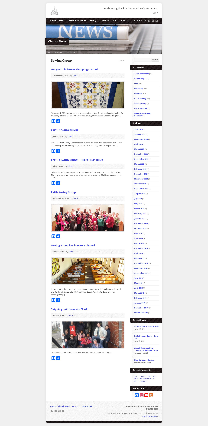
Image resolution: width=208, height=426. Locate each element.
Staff (115, 20)
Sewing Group (70, 52)
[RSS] (145, 21)
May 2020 (138, 233)
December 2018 (141, 263)
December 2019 (141, 248)
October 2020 (140, 228)
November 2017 (141, 313)
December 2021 (141, 174)
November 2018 (141, 268)
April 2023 (138, 144)
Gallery (92, 20)
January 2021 (139, 218)
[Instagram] (153, 21)
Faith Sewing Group (63, 192)
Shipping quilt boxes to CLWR (69, 309)
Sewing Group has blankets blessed (73, 245)
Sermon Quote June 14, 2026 (146, 326)
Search (155, 59)
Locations (104, 20)
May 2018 (138, 283)
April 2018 (138, 288)
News (62, 20)
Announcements (141, 74)
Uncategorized (140, 108)
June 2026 (138, 129)
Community (139, 79)
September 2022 (141, 159)
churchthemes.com (149, 416)
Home (53, 20)
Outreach (137, 20)
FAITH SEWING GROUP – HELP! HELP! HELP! (77, 160)
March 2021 (139, 208)
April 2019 (138, 253)
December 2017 (141, 308)
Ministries (138, 88)
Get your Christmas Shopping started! (74, 69)
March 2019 (139, 258)
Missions (138, 93)
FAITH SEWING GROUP (64, 130)
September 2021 (141, 189)
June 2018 (138, 278)
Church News (58, 52)
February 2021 (140, 213)
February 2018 (140, 298)
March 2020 (139, 243)
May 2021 (138, 204)
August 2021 (139, 194)
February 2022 (140, 169)
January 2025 (139, 134)
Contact (75, 406)
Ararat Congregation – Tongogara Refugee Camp (146, 349)
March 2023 (139, 149)
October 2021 (140, 184)
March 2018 (139, 293)
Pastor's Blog (140, 98)
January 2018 (139, 303)
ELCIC (136, 83)
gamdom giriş (139, 376)
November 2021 (141, 179)
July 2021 (138, 199)
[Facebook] (149, 21)
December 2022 (141, 154)
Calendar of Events (77, 20)
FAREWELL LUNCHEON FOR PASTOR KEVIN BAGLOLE (145, 378)
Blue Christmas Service (144, 360)
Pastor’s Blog (88, 406)
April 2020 (138, 238)
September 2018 (141, 273)
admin (75, 75)
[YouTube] (157, 21)
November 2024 (141, 139)
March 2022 (139, 164)
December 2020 (141, 223)
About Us (125, 20)
